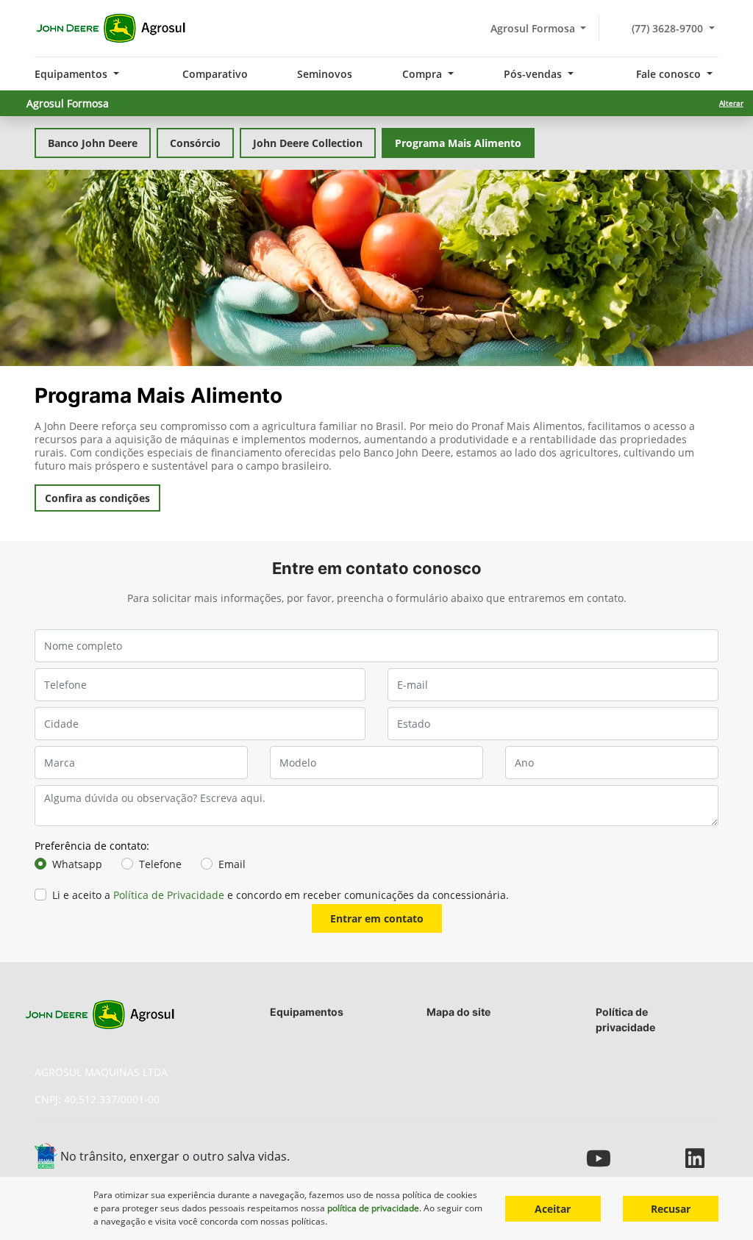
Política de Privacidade (168, 895)
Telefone (160, 864)
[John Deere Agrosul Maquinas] (111, 29)
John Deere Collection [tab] (308, 143)
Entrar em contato (377, 918)
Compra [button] (423, 74)
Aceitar (553, 1209)
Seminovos (324, 74)
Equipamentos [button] (72, 74)
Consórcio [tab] (195, 143)
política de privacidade (373, 1208)
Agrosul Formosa (530, 28)
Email (232, 864)
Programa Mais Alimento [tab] (458, 143)
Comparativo (215, 74)
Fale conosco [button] (670, 74)
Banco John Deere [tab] (93, 143)
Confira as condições (97, 498)
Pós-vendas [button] (534, 74)
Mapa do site (458, 1012)
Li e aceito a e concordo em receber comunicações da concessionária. (280, 895)
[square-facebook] (635, 1158)
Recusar (670, 1209)
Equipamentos (306, 1012)
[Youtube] (602, 1158)
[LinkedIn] (701, 1158)
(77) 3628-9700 (667, 28)
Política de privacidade (625, 1019)
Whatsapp (77, 864)
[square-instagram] (668, 1158)
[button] (56, 268)
